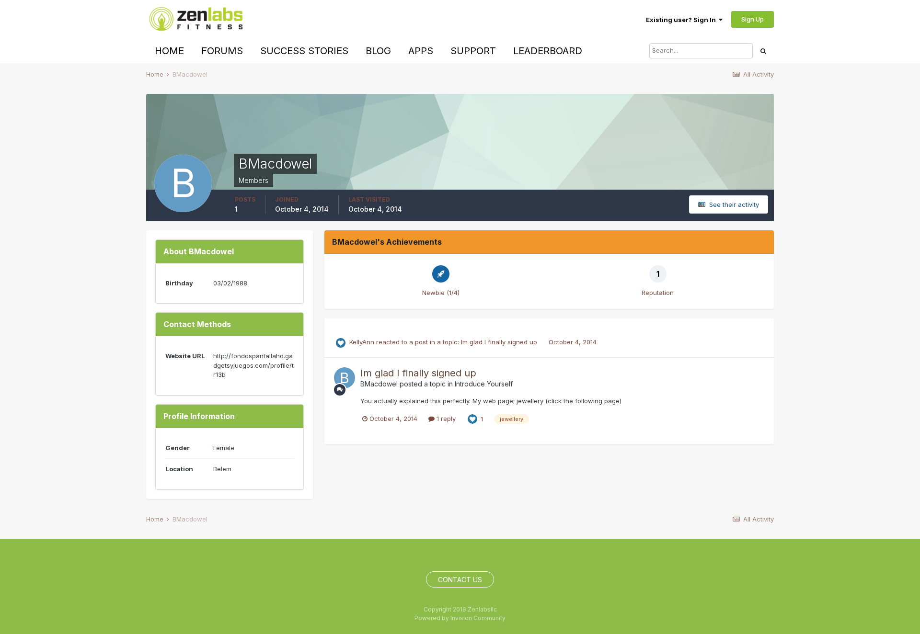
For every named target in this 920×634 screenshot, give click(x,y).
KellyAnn (361, 342)
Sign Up (752, 19)
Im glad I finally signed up (500, 342)
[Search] (763, 50)
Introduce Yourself (484, 384)
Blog (378, 51)
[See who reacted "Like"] (472, 418)
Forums (222, 51)
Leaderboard (547, 51)
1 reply (445, 418)
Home (169, 51)
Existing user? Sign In (682, 19)
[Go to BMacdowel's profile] (344, 377)
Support (473, 51)
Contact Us (460, 580)
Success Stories (304, 51)
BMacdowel (379, 384)
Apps (420, 51)
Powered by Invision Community (460, 618)
